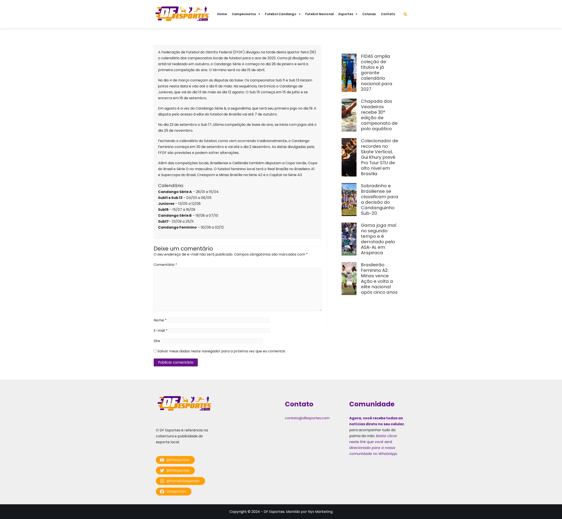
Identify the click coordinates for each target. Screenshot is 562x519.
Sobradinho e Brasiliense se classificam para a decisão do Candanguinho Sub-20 (379, 199)
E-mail (161, 330)
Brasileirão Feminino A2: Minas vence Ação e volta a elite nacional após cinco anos (380, 278)
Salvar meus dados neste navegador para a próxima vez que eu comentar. (221, 351)
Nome (160, 320)
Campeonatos (244, 14)
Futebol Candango (280, 14)
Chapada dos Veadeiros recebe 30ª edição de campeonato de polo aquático (379, 115)
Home (222, 14)
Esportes (346, 14)
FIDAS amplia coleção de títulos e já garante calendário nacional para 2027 (376, 72)
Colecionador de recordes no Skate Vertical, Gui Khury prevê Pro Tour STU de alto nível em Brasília (379, 157)
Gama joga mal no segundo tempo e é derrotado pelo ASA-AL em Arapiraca (378, 239)
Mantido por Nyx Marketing (309, 511)
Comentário (165, 264)
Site (157, 340)
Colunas (369, 14)
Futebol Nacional (319, 14)
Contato (388, 14)
